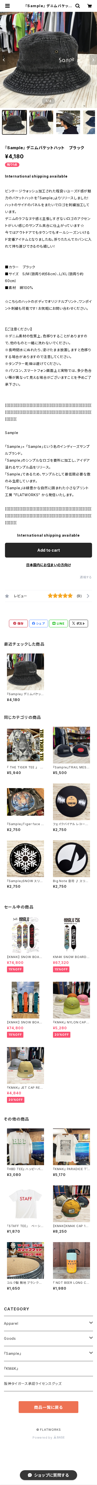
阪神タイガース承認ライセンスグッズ (33, 1383)
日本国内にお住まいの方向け (48, 565)
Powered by (43, 1437)
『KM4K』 (11, 1368)
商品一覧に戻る (48, 1407)
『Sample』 (12, 1353)
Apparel (11, 1323)
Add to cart (48, 550)
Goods (10, 1338)
